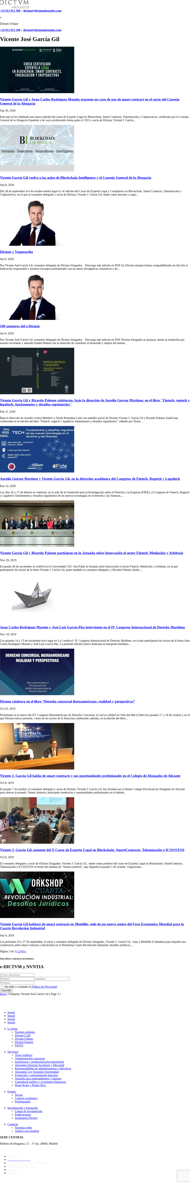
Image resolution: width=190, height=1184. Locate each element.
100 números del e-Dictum (20, 326)
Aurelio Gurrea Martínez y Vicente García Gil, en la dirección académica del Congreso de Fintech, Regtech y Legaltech (90, 479)
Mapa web (13, 1156)
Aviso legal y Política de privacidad (28, 1162)
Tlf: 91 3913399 (9, 1149)
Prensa (11, 1173)
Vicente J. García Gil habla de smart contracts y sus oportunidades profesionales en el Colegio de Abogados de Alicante (90, 776)
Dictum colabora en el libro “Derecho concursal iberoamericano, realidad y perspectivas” (67, 701)
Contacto (13, 1169)
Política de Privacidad (44, 986)
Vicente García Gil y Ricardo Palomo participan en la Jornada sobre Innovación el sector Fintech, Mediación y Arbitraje (91, 553)
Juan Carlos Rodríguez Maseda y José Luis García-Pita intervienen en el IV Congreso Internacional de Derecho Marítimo (92, 627)
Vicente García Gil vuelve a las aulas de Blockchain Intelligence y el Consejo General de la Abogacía (75, 178)
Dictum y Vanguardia (16, 252)
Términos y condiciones (21, 1166)
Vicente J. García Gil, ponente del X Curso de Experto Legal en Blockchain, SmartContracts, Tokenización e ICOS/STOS (92, 850)
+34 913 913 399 (10, 10)
